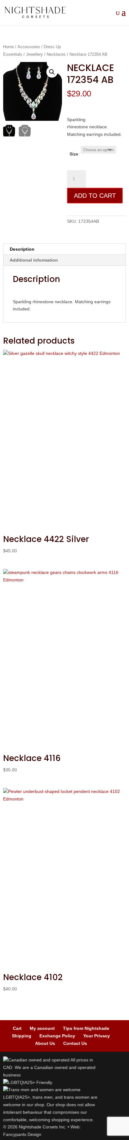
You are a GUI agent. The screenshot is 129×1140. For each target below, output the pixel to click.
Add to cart (95, 195)
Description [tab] (22, 249)
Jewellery (34, 54)
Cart (17, 1028)
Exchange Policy (57, 1035)
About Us (45, 1043)
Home (8, 46)
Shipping (21, 1035)
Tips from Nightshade (86, 1028)
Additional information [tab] (34, 260)
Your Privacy (96, 1035)
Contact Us (75, 1043)
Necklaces (56, 54)
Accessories (29, 46)
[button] (52, 72)
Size (74, 153)
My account (42, 1028)
